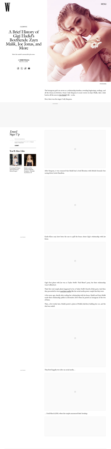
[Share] (18, 68)
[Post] (22, 68)
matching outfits (65, 291)
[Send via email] (29, 68)
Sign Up (15, 133)
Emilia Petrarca (24, 60)
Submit (17, 145)
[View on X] (75, 426)
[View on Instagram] (75, 149)
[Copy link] (25, 68)
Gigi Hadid (62, 95)
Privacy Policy (21, 142)
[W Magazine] (7, 7)
